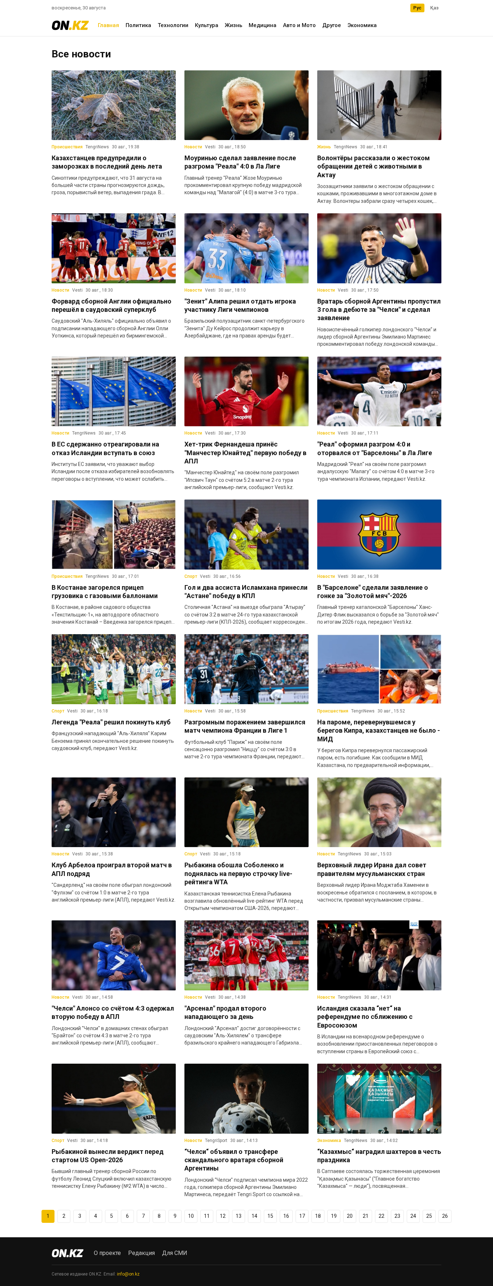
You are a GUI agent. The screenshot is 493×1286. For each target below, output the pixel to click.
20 (350, 1216)
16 (286, 1216)
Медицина (262, 25)
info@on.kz (128, 1274)
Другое (331, 25)
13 (238, 1216)
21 (365, 1216)
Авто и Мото (299, 25)
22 (381, 1216)
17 (302, 1216)
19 (334, 1216)
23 (397, 1216)
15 (270, 1216)
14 (254, 1216)
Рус (417, 7)
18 (318, 1216)
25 (429, 1216)
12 (223, 1216)
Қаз (434, 7)
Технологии (173, 25)
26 (445, 1216)
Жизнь (233, 25)
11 (207, 1216)
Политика (138, 25)
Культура (206, 25)
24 (413, 1216)
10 (191, 1216)
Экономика (362, 25)
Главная (108, 25)
